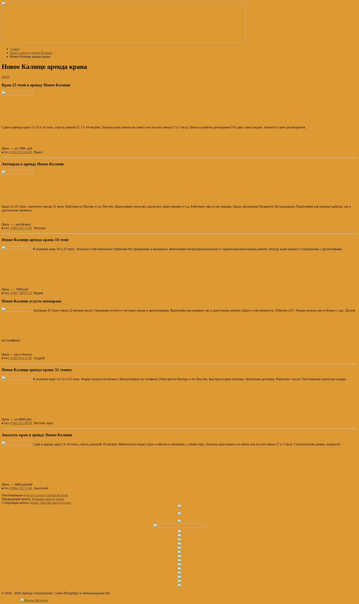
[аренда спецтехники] (124, 42)
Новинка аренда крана (48, 499)
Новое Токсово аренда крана (50, 502)
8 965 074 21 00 (21, 358)
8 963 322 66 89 (21, 152)
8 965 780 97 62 (21, 293)
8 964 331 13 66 (21, 228)
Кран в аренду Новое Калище (47, 495)
